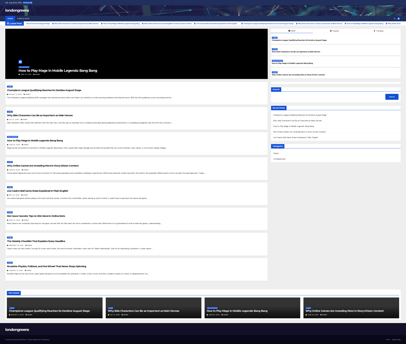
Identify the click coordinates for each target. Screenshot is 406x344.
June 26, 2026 (26, 74)
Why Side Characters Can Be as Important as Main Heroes (296, 52)
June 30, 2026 (14, 144)
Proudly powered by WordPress (16, 339)
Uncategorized (277, 60)
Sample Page (23, 19)
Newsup (35, 339)
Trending (379, 31)
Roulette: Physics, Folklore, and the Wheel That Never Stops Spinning (46, 266)
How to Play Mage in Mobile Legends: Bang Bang (292, 63)
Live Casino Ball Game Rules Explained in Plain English (37, 190)
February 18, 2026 (16, 245)
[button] (395, 19)
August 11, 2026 (15, 94)
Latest (293, 31)
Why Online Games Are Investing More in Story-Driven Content (69, 71)
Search (276, 89)
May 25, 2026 (14, 195)
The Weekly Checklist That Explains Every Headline (36, 241)
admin (37, 74)
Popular (335, 31)
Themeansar (45, 339)
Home (10, 19)
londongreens (17, 10)
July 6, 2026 (14, 119)
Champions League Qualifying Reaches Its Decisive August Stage (299, 40)
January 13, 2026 (16, 270)
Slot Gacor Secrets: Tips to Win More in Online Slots (36, 216)
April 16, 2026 (14, 220)
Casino (21, 67)
